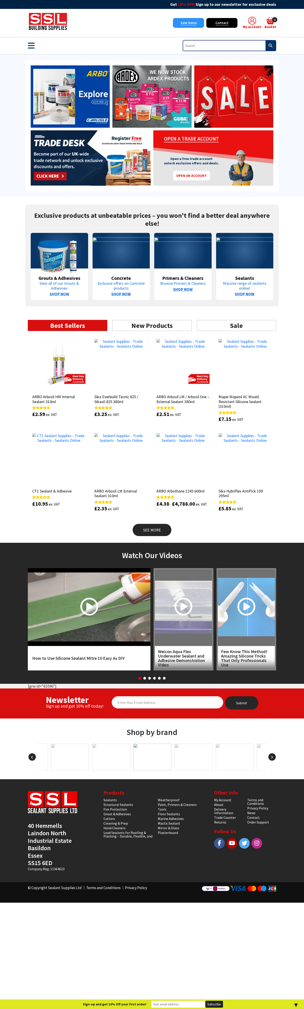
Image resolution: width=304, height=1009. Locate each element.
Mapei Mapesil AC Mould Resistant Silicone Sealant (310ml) (240, 401)
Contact (222, 22)
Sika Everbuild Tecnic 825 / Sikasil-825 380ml (116, 399)
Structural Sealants (118, 804)
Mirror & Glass (168, 828)
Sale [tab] (236, 325)
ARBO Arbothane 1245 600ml (180, 491)
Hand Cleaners (114, 828)
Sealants (110, 800)
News (251, 813)
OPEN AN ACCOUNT (191, 175)
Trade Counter (225, 817)
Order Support (258, 822)
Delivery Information (223, 811)
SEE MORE (152, 530)
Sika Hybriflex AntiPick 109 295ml (241, 493)
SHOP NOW (59, 294)
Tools (162, 809)
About (218, 804)
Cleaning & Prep (115, 823)
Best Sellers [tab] (67, 325)
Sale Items (188, 22)
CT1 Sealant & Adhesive (52, 491)
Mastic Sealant (169, 823)
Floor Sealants (169, 814)
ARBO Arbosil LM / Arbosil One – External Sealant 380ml (182, 399)
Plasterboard (168, 832)
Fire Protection (115, 809)
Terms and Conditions (255, 802)
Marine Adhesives (171, 818)
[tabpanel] (152, 435)
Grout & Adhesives (117, 814)
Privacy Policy (257, 808)
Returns (220, 822)
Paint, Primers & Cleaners (177, 804)
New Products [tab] (152, 325)
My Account (222, 800)
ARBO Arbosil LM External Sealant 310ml (115, 493)
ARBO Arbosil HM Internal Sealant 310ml (53, 399)
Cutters (109, 818)
